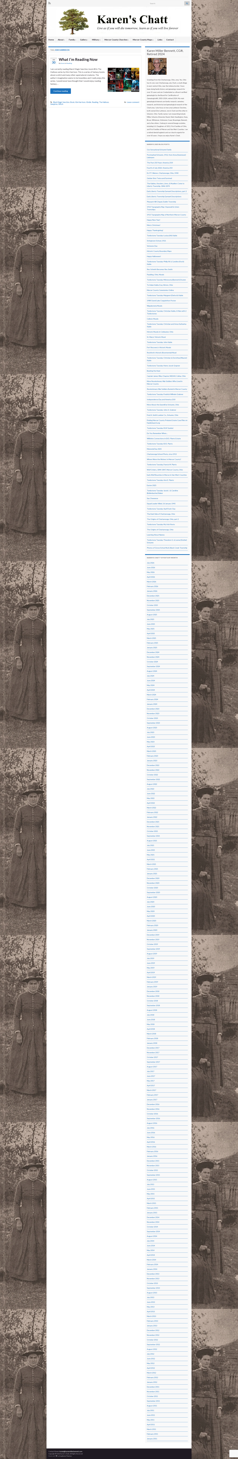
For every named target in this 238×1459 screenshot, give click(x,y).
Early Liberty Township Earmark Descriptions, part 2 (167, 191)
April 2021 (151, 859)
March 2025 (151, 638)
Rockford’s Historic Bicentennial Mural (161, 353)
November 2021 (153, 826)
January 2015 (152, 1213)
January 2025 (152, 647)
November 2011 (153, 1391)
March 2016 (151, 1147)
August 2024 (152, 671)
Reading (69, 63)
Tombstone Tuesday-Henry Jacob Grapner (163, 366)
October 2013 (152, 1283)
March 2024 (151, 695)
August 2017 (152, 1067)
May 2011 (150, 1420)
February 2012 (152, 1377)
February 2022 (152, 812)
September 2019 (153, 949)
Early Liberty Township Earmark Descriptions (164, 196)
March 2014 (151, 1260)
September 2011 (153, 1401)
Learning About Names (156, 535)
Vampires (54, 104)
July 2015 (150, 1184)
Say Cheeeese (152, 498)
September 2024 (153, 666)
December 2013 (153, 1274)
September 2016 (153, 1118)
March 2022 (151, 808)
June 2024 (151, 680)
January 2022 (152, 817)
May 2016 (150, 1137)
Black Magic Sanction (61, 102)
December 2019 (153, 935)
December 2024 (153, 652)
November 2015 (153, 1165)
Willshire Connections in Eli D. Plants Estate (164, 438)
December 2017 (153, 1048)
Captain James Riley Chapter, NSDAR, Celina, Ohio (166, 376)
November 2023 (153, 713)
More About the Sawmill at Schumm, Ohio (163, 405)
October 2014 (152, 1227)
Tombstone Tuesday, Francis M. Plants (162, 464)
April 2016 (151, 1142)
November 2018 (153, 996)
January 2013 (152, 1326)
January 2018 (152, 1043)
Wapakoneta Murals (154, 306)
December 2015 (153, 1161)
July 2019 (150, 958)
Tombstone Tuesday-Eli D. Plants (160, 444)
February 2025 (152, 643)
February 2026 (152, 586)
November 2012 (153, 1335)
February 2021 (152, 869)
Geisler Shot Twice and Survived (159, 178)
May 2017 (150, 1081)
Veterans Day (152, 246)
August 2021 (152, 841)
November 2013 (153, 1278)
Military (96, 39)
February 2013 (152, 1321)
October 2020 (152, 888)
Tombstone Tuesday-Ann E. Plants (160, 480)
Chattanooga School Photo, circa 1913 (162, 454)
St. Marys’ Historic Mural (156, 337)
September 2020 (153, 892)
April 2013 (151, 1311)
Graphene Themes (65, 1456)
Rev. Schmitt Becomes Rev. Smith (160, 269)
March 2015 (151, 1203)
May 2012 (150, 1363)
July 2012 (150, 1354)
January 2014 (152, 1269)
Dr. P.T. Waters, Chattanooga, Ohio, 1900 (162, 173)
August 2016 (152, 1123)
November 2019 (153, 939)
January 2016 (152, 1156)
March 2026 (151, 582)
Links (160, 39)
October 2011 (152, 1396)
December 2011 (153, 1387)
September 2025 (153, 610)
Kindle (88, 102)
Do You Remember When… (157, 433)
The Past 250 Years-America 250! (160, 163)
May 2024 (150, 685)
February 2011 (152, 1434)
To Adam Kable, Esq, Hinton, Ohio (160, 285)
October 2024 (152, 662)
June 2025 (151, 624)
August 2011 (152, 1406)
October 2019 (152, 944)
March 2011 (151, 1429)
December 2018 (153, 991)
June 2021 (151, 850)
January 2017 (152, 1100)
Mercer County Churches (116, 39)
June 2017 (151, 1076)
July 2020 (150, 902)
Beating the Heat (153, 371)
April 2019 (151, 972)
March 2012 (151, 1373)
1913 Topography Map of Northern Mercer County (166, 215)
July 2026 (150, 563)
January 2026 (152, 591)
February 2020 (152, 925)
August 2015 (152, 1180)
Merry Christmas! (153, 225)
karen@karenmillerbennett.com (70, 1451)
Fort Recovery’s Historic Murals (159, 347)
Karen (63, 63)
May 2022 (150, 798)
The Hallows (104, 102)
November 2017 (153, 1052)
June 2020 (151, 906)
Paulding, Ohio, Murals (155, 274)
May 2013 (150, 1307)
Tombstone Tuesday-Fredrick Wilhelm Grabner (165, 394)
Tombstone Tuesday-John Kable (159, 342)
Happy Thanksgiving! (155, 230)
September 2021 (153, 836)
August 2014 (152, 1236)
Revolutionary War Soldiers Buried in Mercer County (167, 389)
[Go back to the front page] (119, 22)
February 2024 (152, 699)
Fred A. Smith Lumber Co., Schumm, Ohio (162, 415)
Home (51, 39)
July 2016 (150, 1128)
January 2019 (152, 987)
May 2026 (150, 572)
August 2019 (152, 954)
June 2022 (151, 793)
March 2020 (151, 921)
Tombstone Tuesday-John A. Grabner (161, 410)
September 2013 (153, 1288)
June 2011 (151, 1415)
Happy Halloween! (154, 256)
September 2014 (153, 1231)
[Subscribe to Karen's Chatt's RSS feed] (49, 2)
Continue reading (60, 91)
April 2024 (151, 690)
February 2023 (152, 756)
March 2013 (151, 1316)
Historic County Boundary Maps (159, 251)
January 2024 (152, 704)
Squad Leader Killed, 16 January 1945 (161, 503)
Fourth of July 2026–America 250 (159, 168)
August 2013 (152, 1293)
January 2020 (152, 930)
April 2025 (151, 633)
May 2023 (150, 742)
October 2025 (152, 605)
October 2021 (152, 831)
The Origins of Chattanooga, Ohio (160, 530)
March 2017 (151, 1090)
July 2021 (150, 845)
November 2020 (153, 883)
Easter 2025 (151, 485)
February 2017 (152, 1095)
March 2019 (151, 977)
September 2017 (153, 1062)
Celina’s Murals (152, 319)
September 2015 (153, 1175)
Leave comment (133, 102)
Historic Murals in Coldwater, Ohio (160, 332)
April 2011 (151, 1424)
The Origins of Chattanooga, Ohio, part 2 (163, 519)
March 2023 (151, 751)
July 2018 (150, 1015)
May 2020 (150, 911)
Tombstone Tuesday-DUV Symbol (160, 428)
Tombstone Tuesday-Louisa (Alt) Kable (162, 235)
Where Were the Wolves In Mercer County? (164, 459)
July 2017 (150, 1071)
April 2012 (151, 1368)
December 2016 (153, 1104)
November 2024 (153, 657)
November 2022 (153, 770)
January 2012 (152, 1382)
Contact (170, 39)
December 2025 (153, 596)
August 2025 (152, 615)
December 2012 (153, 1330)
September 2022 (153, 779)
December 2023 (153, 709)
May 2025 (150, 629)
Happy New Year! (153, 220)
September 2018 (153, 1005)
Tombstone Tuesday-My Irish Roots (161, 524)
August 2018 (152, 1010)
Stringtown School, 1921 (156, 241)
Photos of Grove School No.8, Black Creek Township (167, 548)
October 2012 (152, 1340)
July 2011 (150, 1410)
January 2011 (152, 1439)
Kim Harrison (80, 102)
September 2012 (153, 1344)
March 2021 (151, 864)
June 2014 (151, 1245)
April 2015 (151, 1198)
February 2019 (152, 982)
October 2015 (152, 1170)
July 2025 (150, 619)
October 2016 (152, 1114)
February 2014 (152, 1264)
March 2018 (151, 1034)
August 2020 (152, 897)
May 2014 (150, 1250)
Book (72, 102)
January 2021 (152, 874)
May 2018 (150, 1024)
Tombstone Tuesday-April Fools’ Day (161, 509)
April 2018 (151, 1029)
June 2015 (151, 1189)
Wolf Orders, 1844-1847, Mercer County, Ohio (165, 470)
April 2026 (151, 577)
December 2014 (153, 1217)
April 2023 (151, 746)
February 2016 (152, 1151)
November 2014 (153, 1222)
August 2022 (152, 784)
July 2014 (150, 1241)
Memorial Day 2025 (154, 449)
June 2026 (151, 567)
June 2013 (151, 1302)
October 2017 (152, 1057)
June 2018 (151, 1019)
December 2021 (153, 822)
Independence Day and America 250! (161, 399)
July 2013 (150, 1297)
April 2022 (151, 803)
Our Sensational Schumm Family (159, 150)
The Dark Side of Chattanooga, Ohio (161, 514)
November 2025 (153, 600)
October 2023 (152, 718)
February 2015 (152, 1208)
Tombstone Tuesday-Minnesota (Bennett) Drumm (166, 280)
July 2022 (150, 789)
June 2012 (151, 1359)
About (61, 39)
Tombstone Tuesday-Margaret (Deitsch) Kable (165, 295)
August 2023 (152, 728)
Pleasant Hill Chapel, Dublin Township (161, 202)
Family (72, 39)
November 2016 (153, 1109)
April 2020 (151, 916)
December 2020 (153, 878)
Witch (60, 104)
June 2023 (151, 737)
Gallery (83, 39)
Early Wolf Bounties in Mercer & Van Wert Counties (167, 475)
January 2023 (152, 760)
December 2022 (153, 765)
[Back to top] (232, 1444)
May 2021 (150, 855)
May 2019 (150, 968)
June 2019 (151, 963)
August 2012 (152, 1349)
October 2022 (152, 775)
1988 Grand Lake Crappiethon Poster (161, 301)
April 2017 (151, 1085)
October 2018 (152, 1001)
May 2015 (150, 1194)
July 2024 (150, 676)
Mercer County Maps (143, 39)
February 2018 (152, 1038)
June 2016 (151, 1132)
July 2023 (150, 732)
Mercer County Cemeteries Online (160, 290)
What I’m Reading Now (78, 59)
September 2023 (153, 723)
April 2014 (151, 1255)
